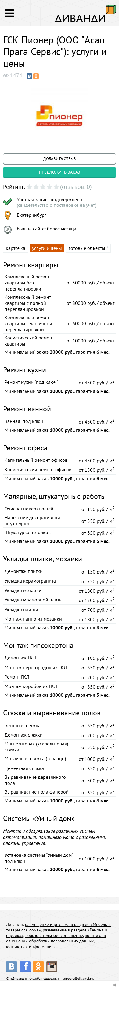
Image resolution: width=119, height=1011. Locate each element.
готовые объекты (87, 248)
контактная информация (30, 946)
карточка (15, 248)
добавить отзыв (59, 158)
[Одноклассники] (36, 76)
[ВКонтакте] (29, 76)
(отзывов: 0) (76, 187)
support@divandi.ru (78, 978)
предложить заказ (59, 172)
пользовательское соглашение (54, 935)
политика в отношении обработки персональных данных (56, 938)
